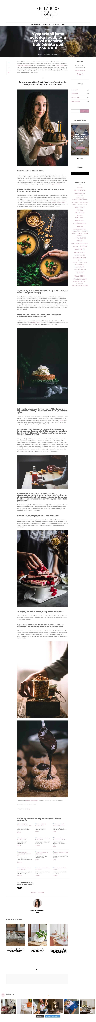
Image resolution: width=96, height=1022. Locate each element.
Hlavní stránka (35, 24)
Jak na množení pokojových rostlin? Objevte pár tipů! (37, 950)
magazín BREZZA (55, 184)
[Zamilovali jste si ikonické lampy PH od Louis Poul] (55, 1006)
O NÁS (63, 24)
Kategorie (46, 24)
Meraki (86, 233)
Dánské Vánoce (82, 204)
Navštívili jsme (75, 97)
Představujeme (75, 101)
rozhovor (41, 892)
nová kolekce (80, 238)
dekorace (84, 202)
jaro (80, 226)
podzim (80, 241)
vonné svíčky (80, 273)
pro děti (75, 246)
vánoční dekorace (80, 281)
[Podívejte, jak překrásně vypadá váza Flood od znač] (87, 1006)
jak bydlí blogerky (79, 219)
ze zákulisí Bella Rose (80, 286)
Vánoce (80, 276)
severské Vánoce (80, 255)
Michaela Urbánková (37, 910)
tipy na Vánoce (80, 264)
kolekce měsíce (76, 231)
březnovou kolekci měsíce (24, 65)
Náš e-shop (56, 24)
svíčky (81, 262)
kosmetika (85, 231)
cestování (75, 202)
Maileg (80, 233)
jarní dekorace (80, 223)
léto (74, 233)
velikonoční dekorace (80, 269)
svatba (75, 262)
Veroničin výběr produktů (31, 800)
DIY (74, 205)
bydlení (80, 195)
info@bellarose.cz (80, 70)
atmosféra (79, 187)
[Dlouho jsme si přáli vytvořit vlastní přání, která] (40, 1006)
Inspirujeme (48, 29)
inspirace (80, 215)
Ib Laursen (80, 213)
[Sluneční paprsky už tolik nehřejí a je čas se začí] (24, 1006)
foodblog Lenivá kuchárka (58, 202)
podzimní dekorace (80, 243)
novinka (80, 235)
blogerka (33, 892)
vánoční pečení (79, 283)
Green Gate (80, 207)
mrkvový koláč (36, 322)
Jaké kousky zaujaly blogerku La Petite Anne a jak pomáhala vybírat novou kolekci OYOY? (59, 950)
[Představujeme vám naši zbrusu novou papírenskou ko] (71, 1006)
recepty (61, 420)
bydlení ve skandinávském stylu (79, 198)
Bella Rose (28, 809)
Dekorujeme (74, 90)
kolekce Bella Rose (80, 229)
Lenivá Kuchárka (60, 65)
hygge (80, 210)
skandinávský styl (80, 259)
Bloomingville (80, 193)
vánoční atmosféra (80, 279)
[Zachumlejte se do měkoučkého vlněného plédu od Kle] (8, 1006)
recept (84, 246)
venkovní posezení (80, 271)
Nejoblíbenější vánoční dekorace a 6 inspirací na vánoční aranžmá (15, 950)
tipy (86, 262)
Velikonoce (80, 267)
